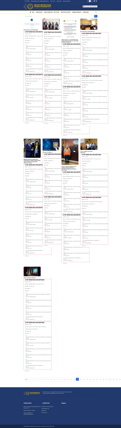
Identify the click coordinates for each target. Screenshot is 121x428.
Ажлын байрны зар (45, 408)
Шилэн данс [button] (86, 12)
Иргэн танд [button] (56, 12)
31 (113, 379)
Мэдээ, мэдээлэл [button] (48, 12)
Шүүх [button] (33, 12)
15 (61, 379)
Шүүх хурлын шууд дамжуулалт (90, 6)
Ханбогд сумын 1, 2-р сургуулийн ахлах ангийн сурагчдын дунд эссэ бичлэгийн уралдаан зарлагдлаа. (69, 41)
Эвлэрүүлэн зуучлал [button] (65, 12)
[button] (30, 12)
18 (70, 379)
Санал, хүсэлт (52, 1)
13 (54, 379)
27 (100, 379)
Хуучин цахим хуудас (66, 1)
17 (67, 379)
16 (64, 379)
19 (74, 379)
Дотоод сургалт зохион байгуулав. (31, 29)
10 (44, 379)
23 (87, 379)
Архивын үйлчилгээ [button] (76, 12)
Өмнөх (26, 379)
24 (90, 379)
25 (93, 379)
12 (51, 379)
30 (110, 379)
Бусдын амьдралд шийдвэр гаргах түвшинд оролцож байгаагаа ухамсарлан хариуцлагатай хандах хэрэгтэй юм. (68, 168)
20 (77, 379)
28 (103, 379)
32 (116, 379)
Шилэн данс (44, 410)
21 (80, 379)
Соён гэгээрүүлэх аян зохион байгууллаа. (86, 152)
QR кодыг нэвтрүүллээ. (47, 152)
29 (106, 379)
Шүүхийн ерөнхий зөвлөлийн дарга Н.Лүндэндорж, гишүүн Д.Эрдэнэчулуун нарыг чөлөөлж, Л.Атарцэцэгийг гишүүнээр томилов (32, 161)
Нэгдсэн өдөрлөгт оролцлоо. (30, 277)
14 (57, 379)
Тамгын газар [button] (39, 12)
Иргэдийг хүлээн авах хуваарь (47, 406)
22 (83, 379)
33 (119, 379)
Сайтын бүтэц (59, 1)
